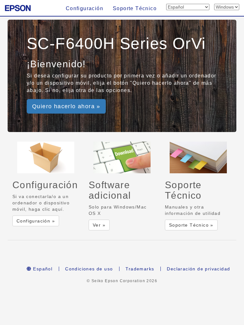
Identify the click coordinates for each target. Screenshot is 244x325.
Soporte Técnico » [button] (191, 225)
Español (41, 268)
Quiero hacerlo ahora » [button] (66, 106)
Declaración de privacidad (198, 268)
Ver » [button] (99, 225)
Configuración (84, 8)
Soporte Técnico (135, 8)
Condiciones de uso (89, 268)
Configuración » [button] (36, 220)
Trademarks (139, 268)
